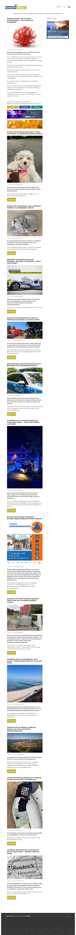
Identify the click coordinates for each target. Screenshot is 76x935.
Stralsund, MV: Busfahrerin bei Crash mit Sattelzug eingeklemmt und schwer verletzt (23, 318)
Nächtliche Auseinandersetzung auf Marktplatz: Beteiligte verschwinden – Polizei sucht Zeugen (24, 261)
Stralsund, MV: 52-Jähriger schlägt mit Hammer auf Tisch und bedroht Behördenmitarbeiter (21, 729)
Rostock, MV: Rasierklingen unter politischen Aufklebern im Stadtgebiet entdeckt (24, 207)
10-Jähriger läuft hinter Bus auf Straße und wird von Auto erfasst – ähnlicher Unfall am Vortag (23, 851)
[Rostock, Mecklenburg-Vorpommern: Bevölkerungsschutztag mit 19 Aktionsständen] (25, 543)
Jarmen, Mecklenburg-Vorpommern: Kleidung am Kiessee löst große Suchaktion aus (24, 778)
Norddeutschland (18, 13)
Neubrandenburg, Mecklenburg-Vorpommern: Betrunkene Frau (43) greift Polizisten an (24, 364)
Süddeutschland (58, 13)
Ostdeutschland (49, 13)
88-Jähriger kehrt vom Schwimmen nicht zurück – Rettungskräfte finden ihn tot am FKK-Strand (24, 661)
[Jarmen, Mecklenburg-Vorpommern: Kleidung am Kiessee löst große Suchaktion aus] (25, 805)
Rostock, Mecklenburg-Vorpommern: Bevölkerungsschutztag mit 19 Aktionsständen (24, 518)
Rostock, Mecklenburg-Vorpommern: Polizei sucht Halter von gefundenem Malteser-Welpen (24, 133)
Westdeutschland (28, 13)
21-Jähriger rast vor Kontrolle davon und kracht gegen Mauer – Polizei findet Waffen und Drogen (23, 422)
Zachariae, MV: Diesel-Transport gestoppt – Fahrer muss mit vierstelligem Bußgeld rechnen (23, 600)
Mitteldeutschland (39, 13)
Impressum (9, 916)
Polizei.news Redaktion (18, 49)
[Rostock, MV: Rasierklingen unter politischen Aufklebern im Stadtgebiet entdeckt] (25, 223)
